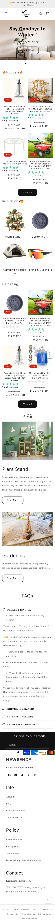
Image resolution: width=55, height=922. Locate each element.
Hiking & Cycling (38, 269)
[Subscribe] (45, 744)
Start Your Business (15, 811)
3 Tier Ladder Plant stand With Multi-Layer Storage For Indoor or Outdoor (40, 108)
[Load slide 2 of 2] (29, 63)
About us (10, 797)
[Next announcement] (49, 4)
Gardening (38, 236)
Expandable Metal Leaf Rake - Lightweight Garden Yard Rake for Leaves (15, 110)
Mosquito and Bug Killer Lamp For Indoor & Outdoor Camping (40, 375)
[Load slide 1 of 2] (26, 63)
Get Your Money (14, 817)
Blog (8, 804)
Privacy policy (13, 914)
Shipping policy (44, 914)
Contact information (29, 919)
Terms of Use (12, 853)
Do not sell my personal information (23, 860)
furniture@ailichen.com (18, 881)
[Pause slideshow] (51, 63)
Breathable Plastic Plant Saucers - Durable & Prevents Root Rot (14, 320)
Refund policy (46, 909)
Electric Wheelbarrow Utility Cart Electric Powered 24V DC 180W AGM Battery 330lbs (40, 165)
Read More (13, 500)
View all (27, 192)
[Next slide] (34, 63)
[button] (6, 13)
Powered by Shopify (29, 909)
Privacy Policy (13, 846)
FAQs (27, 596)
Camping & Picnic (14, 269)
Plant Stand (13, 236)
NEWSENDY (15, 909)
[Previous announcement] (5, 4)
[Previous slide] (20, 63)
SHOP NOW (27, 50)
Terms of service (28, 914)
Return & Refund (18, 662)
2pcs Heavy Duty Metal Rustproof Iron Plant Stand (14, 162)
